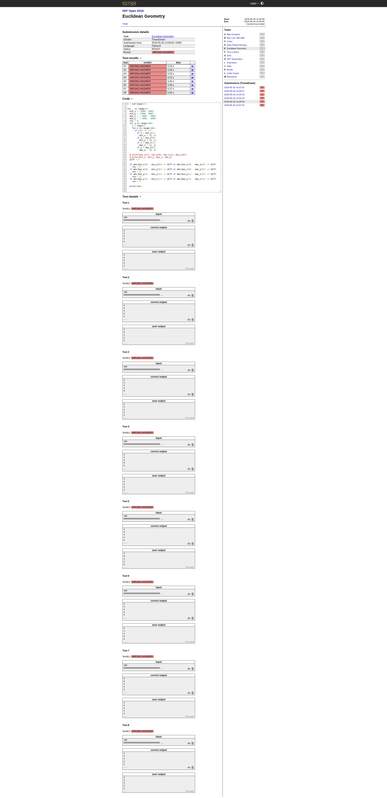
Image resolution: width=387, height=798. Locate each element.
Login (253, 3)
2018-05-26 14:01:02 (234, 87)
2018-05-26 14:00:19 (234, 98)
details (192, 66)
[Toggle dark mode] (262, 3)
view (189, 221)
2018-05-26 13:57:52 (234, 105)
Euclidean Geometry (163, 36)
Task (125, 24)
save (192, 221)
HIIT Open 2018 (133, 10)
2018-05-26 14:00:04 (234, 101)
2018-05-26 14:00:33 (234, 94)
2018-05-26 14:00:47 (234, 91)
